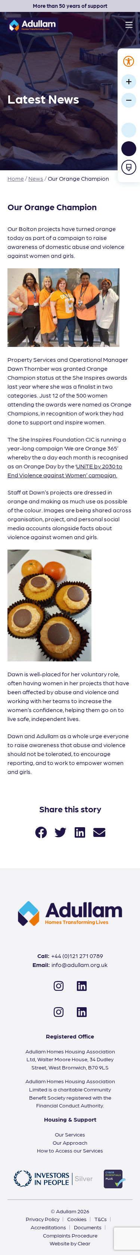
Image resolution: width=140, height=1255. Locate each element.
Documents (88, 1227)
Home (15, 178)
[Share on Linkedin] (80, 831)
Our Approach (70, 1142)
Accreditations (48, 1227)
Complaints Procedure (70, 1235)
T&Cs (100, 1219)
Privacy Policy (42, 1219)
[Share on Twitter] (60, 831)
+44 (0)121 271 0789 (77, 955)
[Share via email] (99, 831)
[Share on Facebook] (41, 831)
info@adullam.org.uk (80, 964)
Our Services (70, 1134)
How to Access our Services (70, 1150)
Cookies (77, 1219)
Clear (84, 1243)
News (35, 178)
